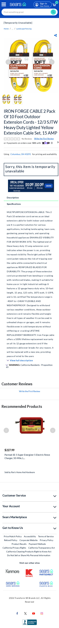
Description (13, 197)
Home (6, 29)
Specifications (14, 204)
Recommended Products (22, 406)
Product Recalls (19, 544)
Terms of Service (46, 536)
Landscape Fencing (23, 29)
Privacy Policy (46, 540)
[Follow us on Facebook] (17, 613)
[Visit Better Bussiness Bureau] (29, 622)
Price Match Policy (13, 536)
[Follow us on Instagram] (42, 613)
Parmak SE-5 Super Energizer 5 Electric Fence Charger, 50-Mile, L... (27, 456)
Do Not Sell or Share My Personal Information (28, 555)
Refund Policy (10, 540)
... (12, 29)
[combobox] (30, 12)
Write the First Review (44, 138)
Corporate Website (29, 540)
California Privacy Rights (14, 547)
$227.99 (9, 450)
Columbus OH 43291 (20, 154)
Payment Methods (37, 544)
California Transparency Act (41, 547)
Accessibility (30, 536)
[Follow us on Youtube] (34, 613)
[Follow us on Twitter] (25, 613)
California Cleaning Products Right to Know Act (28, 551)
